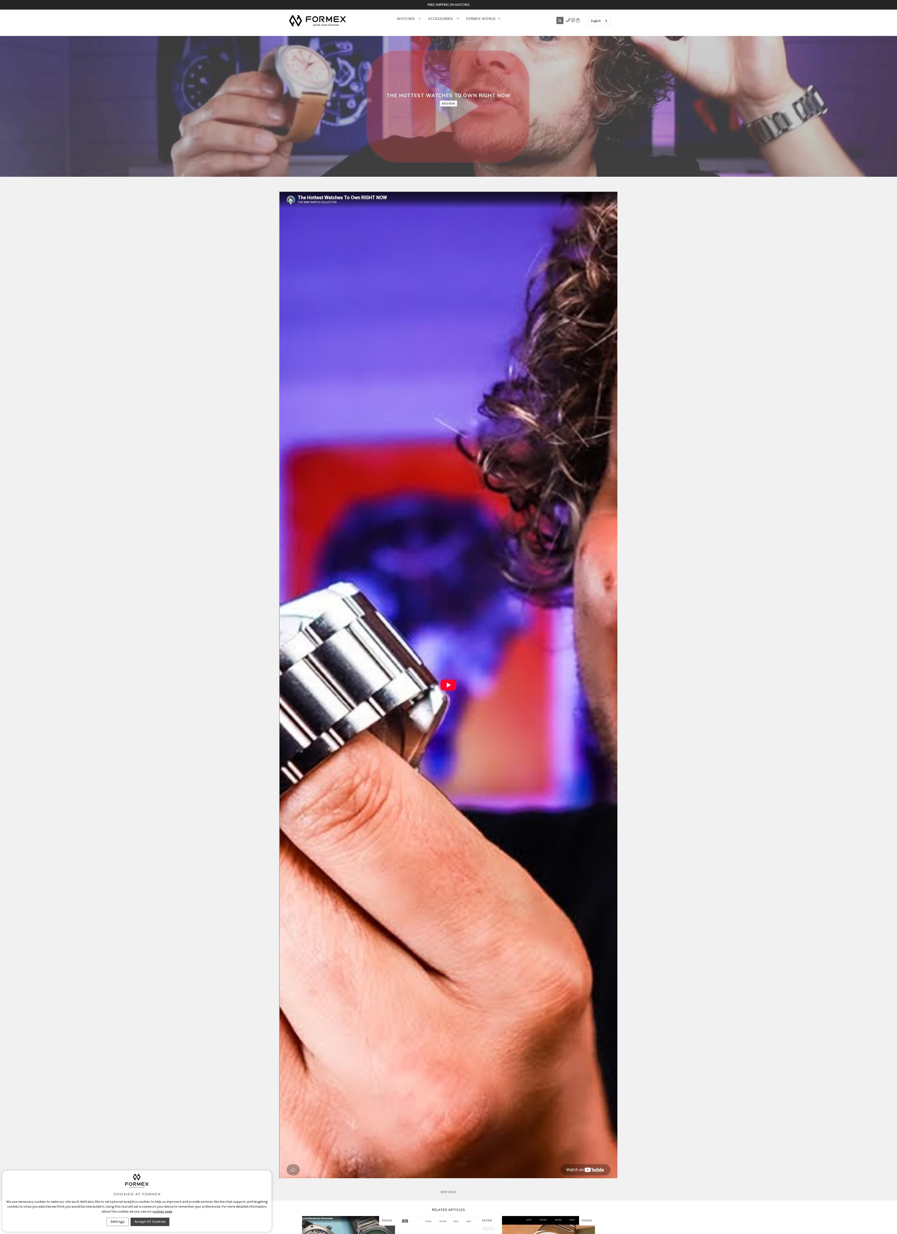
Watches (406, 19)
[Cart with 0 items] (577, 21)
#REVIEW (448, 1192)
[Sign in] (568, 21)
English (596, 21)
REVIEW (448, 103)
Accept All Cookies (150, 1221)
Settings (117, 1221)
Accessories (441, 19)
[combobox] (599, 20)
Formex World (481, 19)
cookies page (162, 1211)
